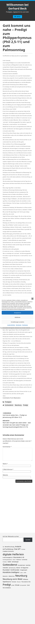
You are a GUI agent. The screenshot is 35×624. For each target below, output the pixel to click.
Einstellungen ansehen (17, 322)
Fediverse (18, 559)
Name (5, 464)
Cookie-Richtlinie (11, 325)
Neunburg (18, 405)
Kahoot (18, 567)
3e (3, 546)
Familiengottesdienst (7, 559)
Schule (17, 585)
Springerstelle (23, 585)
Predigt (25, 405)
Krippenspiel (23, 570)
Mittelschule (12, 576)
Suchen (28, 540)
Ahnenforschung (9, 546)
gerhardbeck (24, 56)
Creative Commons (8, 551)
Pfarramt (19, 581)
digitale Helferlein (13, 554)
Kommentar (7, 447)
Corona (23, 549)
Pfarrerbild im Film (26, 582)
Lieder (21, 572)
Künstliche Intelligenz (11, 572)
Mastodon (5, 576)
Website (5, 475)
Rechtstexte (18, 325)
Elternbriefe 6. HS (18, 557)
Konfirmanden (15, 570)
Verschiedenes (7, 588)
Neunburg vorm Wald (12, 579)
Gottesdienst (9, 405)
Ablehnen (17, 317)
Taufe (28, 585)
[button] (32, 298)
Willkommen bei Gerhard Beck (17, 6)
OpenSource (7, 582)
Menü (18, 17)
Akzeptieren (17, 313)
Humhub (28, 565)
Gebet (9, 562)
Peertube (14, 582)
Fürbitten (5, 561)
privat (13, 585)
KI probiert (6, 570)
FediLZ (14, 559)
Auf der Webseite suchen (11, 536)
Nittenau (25, 579)
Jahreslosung (12, 567)
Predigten (8, 402)
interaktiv (5, 567)
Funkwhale (24, 559)
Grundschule (21, 565)
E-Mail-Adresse (8, 469)
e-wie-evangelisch (8, 557)
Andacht (18, 546)
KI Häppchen (24, 567)
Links (25, 572)
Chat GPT (17, 549)
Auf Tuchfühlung (8, 549)
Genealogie (15, 562)
